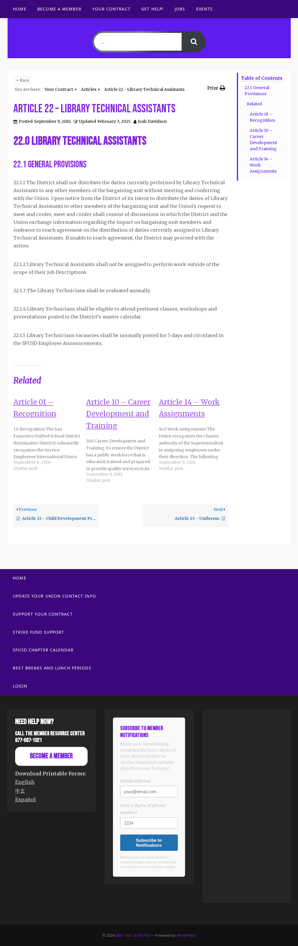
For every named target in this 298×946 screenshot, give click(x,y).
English (25, 782)
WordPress (186, 935)
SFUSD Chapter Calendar (43, 650)
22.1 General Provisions (256, 90)
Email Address (135, 781)
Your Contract (111, 9)
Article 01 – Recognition (262, 117)
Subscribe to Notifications (149, 843)
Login (20, 686)
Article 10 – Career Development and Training (263, 139)
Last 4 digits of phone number (143, 809)
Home (19, 9)
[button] (216, 88)
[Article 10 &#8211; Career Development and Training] (122, 441)
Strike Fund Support (38, 632)
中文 (20, 791)
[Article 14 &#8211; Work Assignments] (195, 435)
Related (254, 104)
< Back (22, 80)
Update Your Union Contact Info (54, 596)
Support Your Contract (43, 614)
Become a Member (59, 9)
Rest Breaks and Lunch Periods (52, 668)
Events (204, 9)
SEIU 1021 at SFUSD (133, 935)
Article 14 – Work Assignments (263, 165)
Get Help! (152, 9)
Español (25, 799)
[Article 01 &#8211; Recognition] (49, 435)
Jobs (180, 9)
